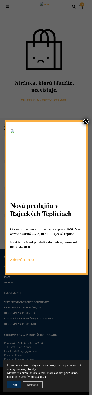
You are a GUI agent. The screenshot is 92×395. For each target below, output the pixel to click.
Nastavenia (32, 384)
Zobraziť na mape (22, 259)
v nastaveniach (37, 377)
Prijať (14, 384)
